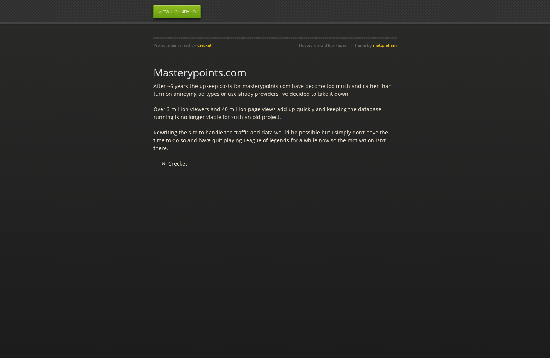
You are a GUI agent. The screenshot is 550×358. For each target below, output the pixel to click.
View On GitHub (177, 11)
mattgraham (385, 45)
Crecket (204, 45)
